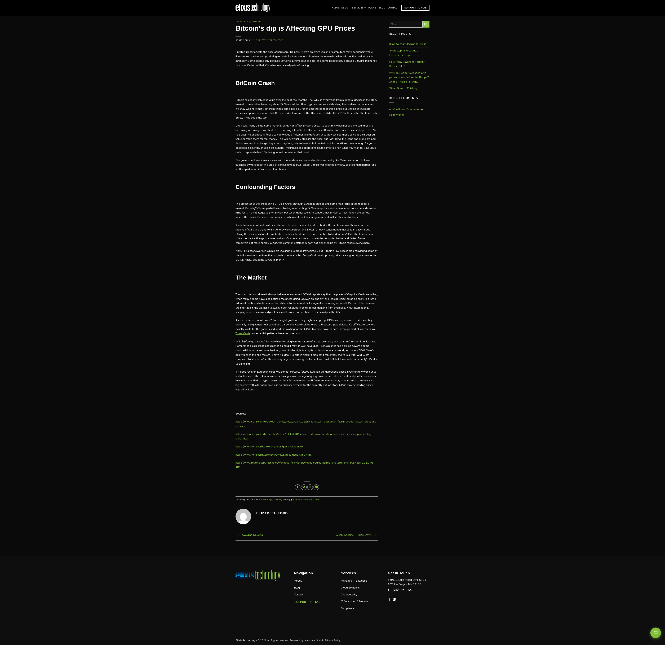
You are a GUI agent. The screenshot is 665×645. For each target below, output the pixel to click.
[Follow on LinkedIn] (394, 599)
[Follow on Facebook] (389, 599)
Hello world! (396, 115)
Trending (256, 22)
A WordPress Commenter (404, 109)
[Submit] (426, 24)
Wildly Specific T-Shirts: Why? (354, 535)
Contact (393, 7)
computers (308, 499)
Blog (382, 7)
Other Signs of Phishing (403, 88)
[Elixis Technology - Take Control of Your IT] (253, 7)
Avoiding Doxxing (252, 535)
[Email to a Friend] (310, 487)
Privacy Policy (332, 640)
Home (335, 7)
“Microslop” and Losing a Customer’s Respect (403, 53)
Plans (372, 7)
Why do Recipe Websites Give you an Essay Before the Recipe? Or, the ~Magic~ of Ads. (409, 77)
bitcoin (298, 499)
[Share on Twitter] (304, 487)
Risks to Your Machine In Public (407, 44)
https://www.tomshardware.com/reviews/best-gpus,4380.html (273, 455)
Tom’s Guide (243, 333)
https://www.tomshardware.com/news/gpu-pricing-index (269, 446)
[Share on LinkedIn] (316, 487)
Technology (243, 22)
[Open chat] (655, 633)
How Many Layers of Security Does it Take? (406, 64)
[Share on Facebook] (297, 487)
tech (317, 499)
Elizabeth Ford (274, 40)
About (345, 7)
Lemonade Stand (313, 640)
